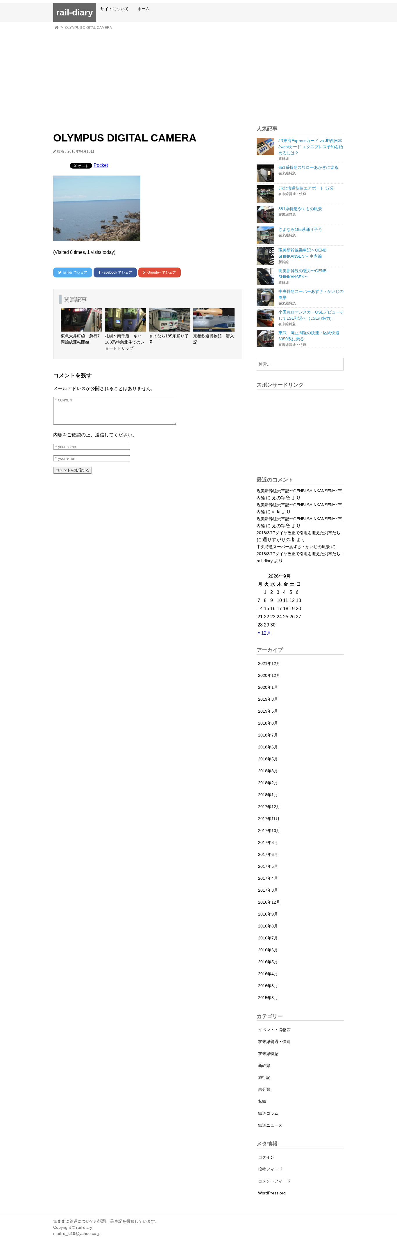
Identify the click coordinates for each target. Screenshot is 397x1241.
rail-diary (74, 12)
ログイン (266, 1157)
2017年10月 (269, 830)
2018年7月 (268, 735)
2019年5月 (268, 711)
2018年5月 (268, 759)
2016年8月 (268, 926)
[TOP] (56, 28)
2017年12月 (269, 806)
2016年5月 (268, 961)
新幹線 (264, 1065)
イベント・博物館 (274, 1029)
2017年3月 (268, 890)
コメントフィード (274, 1181)
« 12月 (264, 633)
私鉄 (262, 1101)
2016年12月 (269, 902)
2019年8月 (268, 699)
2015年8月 (268, 997)
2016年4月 (268, 973)
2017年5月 (268, 866)
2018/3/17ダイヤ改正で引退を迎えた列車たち (298, 532)
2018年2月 (268, 782)
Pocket (101, 165)
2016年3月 (268, 985)
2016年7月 (268, 938)
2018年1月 (268, 794)
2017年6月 (268, 854)
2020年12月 (269, 675)
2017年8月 (268, 842)
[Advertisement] (198, 75)
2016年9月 (268, 914)
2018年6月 (268, 747)
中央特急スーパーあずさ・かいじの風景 (293, 546)
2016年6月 (268, 950)
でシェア (74, 272)
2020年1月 (268, 687)
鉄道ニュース (270, 1125)
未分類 (264, 1089)
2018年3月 (268, 771)
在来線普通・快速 (274, 1041)
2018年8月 (268, 723)
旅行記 (264, 1077)
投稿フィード (270, 1169)
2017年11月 (269, 818)
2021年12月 (269, 663)
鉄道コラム (268, 1113)
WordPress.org (272, 1193)
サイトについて (114, 8)
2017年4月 (268, 878)
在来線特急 (268, 1053)
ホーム (143, 8)
